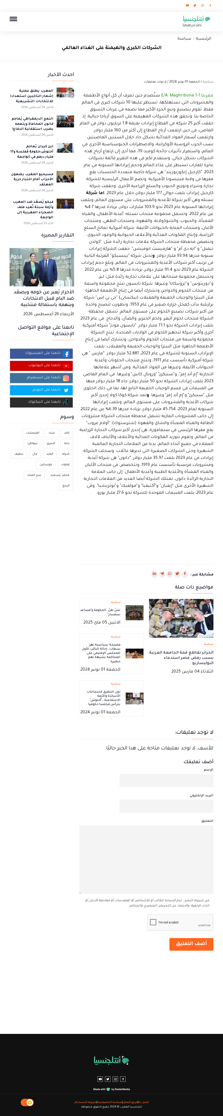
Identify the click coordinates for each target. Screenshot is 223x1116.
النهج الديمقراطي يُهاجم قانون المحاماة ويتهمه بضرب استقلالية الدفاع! (32, 124)
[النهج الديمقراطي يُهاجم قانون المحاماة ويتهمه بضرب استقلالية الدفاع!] (65, 124)
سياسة (184, 39)
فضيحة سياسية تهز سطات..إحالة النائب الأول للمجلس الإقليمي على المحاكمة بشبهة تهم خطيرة (101, 653)
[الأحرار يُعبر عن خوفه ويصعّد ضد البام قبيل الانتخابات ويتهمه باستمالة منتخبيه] (42, 267)
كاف (66, 433)
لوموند (65, 464)
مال (34, 454)
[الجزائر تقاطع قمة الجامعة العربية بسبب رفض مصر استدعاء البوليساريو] (181, 618)
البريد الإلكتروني (201, 796)
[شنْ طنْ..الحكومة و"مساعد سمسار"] (135, 613)
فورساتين (46, 464)
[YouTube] (187, 6)
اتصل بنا (143, 1102)
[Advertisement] (146, 527)
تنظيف (18, 454)
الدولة (65, 454)
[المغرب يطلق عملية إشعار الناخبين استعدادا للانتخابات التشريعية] (65, 96)
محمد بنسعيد (59, 475)
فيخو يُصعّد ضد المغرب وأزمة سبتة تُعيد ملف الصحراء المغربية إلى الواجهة (33, 210)
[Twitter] (195, 6)
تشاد (51, 433)
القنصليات (32, 433)
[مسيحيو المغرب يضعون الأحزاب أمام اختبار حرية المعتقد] (65, 179)
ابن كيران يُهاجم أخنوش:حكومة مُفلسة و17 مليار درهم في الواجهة (31, 152)
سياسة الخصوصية (109, 1102)
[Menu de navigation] (13, 19)
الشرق (51, 443)
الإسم (208, 770)
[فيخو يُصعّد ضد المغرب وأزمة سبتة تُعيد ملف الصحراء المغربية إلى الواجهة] (65, 207)
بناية (66, 443)
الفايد (49, 454)
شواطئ (32, 443)
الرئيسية (203, 39)
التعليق (207, 821)
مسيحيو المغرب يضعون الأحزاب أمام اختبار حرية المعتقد (32, 180)
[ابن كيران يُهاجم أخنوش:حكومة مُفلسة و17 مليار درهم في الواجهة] (65, 152)
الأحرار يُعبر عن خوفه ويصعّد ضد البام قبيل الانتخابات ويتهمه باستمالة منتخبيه (44, 299)
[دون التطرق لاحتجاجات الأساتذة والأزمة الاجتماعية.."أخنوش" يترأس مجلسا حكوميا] (135, 699)
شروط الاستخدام (85, 1102)
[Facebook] (210, 6)
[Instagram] (202, 6)
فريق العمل (130, 1102)
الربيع (66, 485)
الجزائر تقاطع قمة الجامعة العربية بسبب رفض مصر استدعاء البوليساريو (181, 658)
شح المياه (34, 475)
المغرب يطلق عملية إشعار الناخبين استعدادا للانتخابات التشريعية (31, 96)
